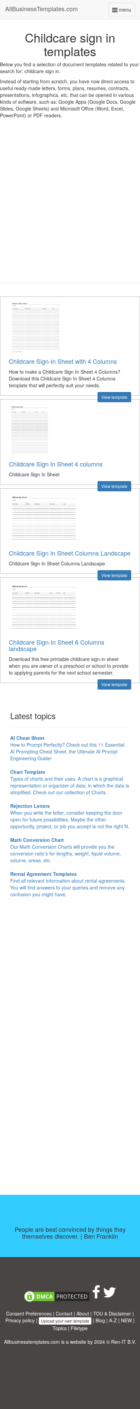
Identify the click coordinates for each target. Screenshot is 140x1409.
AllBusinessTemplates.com (41, 8)
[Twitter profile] (109, 1295)
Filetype (79, 1328)
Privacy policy (20, 1320)
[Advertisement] (70, 206)
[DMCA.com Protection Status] (57, 1295)
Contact (64, 1313)
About (82, 1313)
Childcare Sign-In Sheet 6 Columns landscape (56, 645)
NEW (126, 1320)
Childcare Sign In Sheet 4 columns (56, 463)
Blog (100, 1320)
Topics (60, 1328)
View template (114, 397)
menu (126, 11)
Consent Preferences (29, 1313)
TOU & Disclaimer (112, 1313)
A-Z (113, 1320)
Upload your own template (65, 1321)
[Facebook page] (96, 1295)
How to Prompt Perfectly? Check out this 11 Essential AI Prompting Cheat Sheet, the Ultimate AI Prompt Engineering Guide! (67, 748)
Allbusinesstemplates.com (32, 1341)
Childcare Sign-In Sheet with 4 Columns (63, 361)
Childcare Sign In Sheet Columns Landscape (69, 552)
